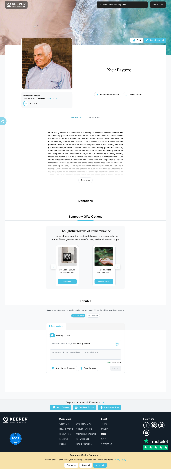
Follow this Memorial (109, 94)
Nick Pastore (119, 70)
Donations (85, 201)
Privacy (104, 428)
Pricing (62, 443)
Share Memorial (156, 40)
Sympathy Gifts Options (85, 217)
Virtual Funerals (84, 428)
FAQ (103, 438)
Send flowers (90, 368)
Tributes (85, 301)
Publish (115, 368)
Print (139, 40)
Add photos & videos (65, 368)
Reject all (85, 465)
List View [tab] (94, 315)
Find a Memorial (84, 443)
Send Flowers (62, 407)
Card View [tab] (79, 315)
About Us (64, 423)
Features (63, 438)
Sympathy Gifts (84, 423)
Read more (86, 180)
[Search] (100, 5)
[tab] (56, 326)
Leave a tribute (135, 94)
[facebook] (146, 425)
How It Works (66, 428)
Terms (104, 423)
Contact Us (106, 443)
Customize (71, 465)
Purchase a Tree (111, 407)
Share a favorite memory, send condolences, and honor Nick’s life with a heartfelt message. (85, 310)
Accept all (100, 465)
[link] (67, 265)
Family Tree (65, 433)
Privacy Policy (120, 459)
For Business (82, 438)
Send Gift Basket (86, 407)
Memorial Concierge (86, 433)
